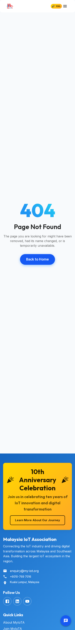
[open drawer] (65, 6)
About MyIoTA (14, 622)
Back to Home (37, 259)
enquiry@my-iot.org (24, 571)
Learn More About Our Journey (37, 520)
